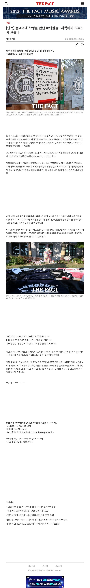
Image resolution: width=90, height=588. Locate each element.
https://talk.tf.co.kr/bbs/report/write (37, 432)
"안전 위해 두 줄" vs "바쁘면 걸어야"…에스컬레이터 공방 (31, 506)
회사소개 (31, 566)
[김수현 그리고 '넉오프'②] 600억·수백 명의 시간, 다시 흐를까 (33, 524)
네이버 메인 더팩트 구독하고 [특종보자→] (25, 438)
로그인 (45, 566)
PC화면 (59, 566)
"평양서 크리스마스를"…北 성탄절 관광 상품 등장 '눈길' (30, 515)
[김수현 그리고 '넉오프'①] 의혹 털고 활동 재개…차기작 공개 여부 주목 (37, 519)
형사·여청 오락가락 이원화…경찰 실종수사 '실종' (28, 511)
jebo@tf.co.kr (20, 429)
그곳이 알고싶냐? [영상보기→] (20, 441)
